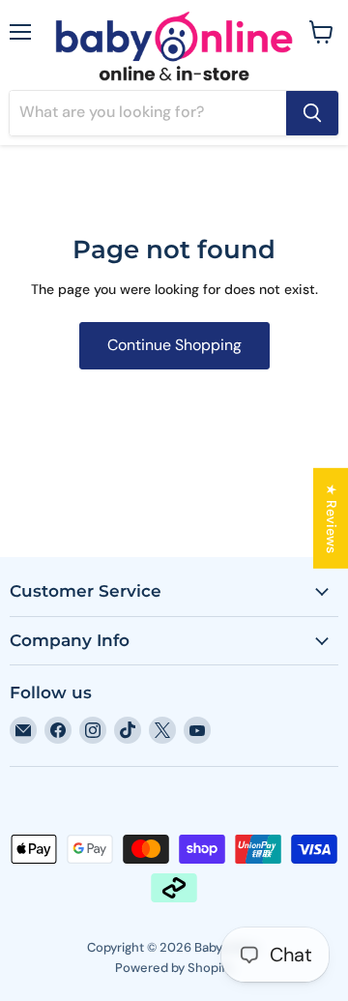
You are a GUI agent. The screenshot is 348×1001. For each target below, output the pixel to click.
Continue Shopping (174, 345)
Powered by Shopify (174, 967)
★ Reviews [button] (331, 517)
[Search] (312, 113)
